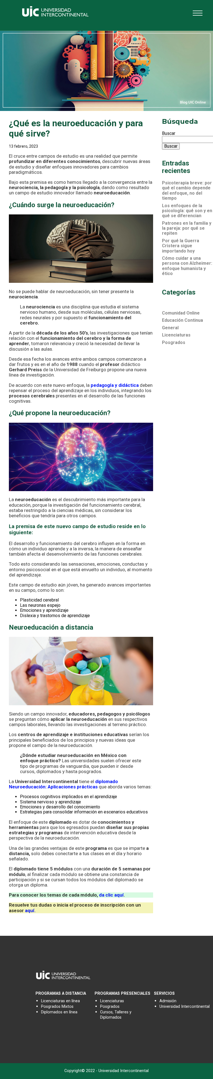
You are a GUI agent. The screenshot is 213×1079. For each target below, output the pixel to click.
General (170, 327)
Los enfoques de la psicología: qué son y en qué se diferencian (187, 211)
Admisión (167, 1001)
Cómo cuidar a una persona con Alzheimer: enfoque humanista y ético (187, 266)
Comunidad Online (181, 313)
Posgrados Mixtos (57, 1006)
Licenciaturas (176, 335)
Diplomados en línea (59, 1012)
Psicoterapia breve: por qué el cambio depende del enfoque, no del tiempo (187, 190)
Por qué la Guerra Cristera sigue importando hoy (180, 246)
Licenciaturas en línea (60, 1001)
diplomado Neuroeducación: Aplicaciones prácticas (63, 784)
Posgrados (173, 342)
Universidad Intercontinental (184, 1006)
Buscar (168, 133)
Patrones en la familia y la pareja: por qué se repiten (186, 228)
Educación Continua (182, 320)
